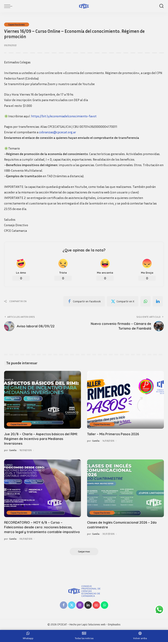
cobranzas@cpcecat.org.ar (57, 132)
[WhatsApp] (145, 301)
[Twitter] (71, 605)
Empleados (114, 624)
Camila (12, 450)
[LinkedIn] (88, 605)
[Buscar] (161, 6)
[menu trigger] (9, 6)
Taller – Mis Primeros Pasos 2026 (113, 434)
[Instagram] (80, 605)
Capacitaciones (16, 24)
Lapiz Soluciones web (94, 624)
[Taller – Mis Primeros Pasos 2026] (125, 399)
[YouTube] (96, 605)
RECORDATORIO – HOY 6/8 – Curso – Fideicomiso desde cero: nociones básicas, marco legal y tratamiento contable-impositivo (42, 527)
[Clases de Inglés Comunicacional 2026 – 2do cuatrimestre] (125, 488)
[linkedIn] (158, 301)
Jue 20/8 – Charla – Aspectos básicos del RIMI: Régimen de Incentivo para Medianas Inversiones (41, 439)
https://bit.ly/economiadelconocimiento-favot (63, 116)
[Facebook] (63, 605)
